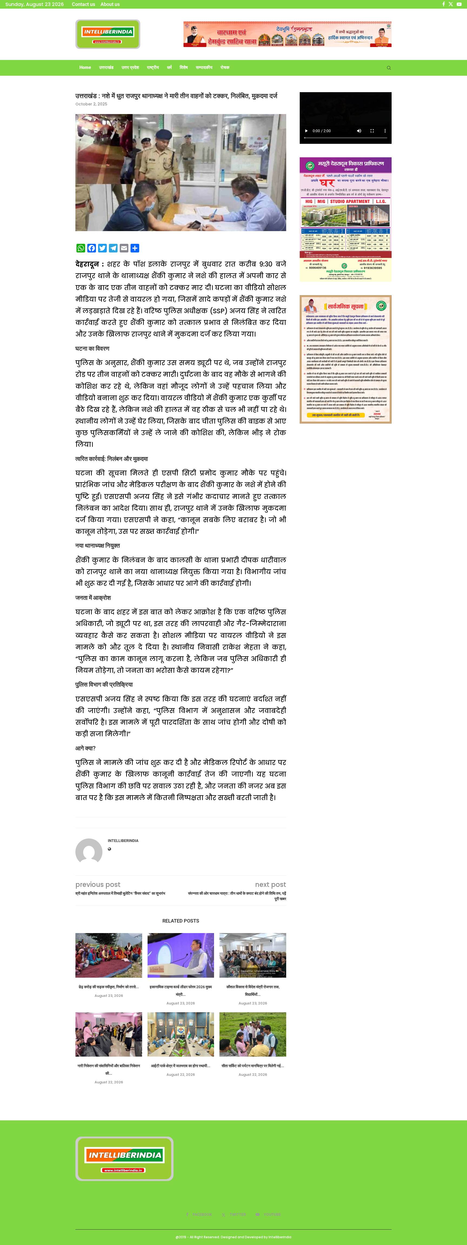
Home (85, 67)
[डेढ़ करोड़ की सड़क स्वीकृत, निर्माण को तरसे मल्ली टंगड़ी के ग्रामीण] (108, 955)
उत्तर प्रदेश (130, 67)
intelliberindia (123, 840)
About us (110, 4)
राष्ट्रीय (153, 67)
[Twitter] (450, 4)
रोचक (225, 67)
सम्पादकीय (204, 67)
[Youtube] (459, 4)
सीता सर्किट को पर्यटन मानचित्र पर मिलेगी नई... (253, 1066)
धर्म (169, 67)
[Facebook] (443, 4)
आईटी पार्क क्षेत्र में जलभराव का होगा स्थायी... (180, 1066)
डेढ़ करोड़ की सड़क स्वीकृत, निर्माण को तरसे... (109, 987)
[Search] (389, 68)
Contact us (83, 4)
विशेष (184, 67)
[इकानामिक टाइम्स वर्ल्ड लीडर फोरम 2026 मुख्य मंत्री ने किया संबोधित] (181, 955)
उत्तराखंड (106, 67)
